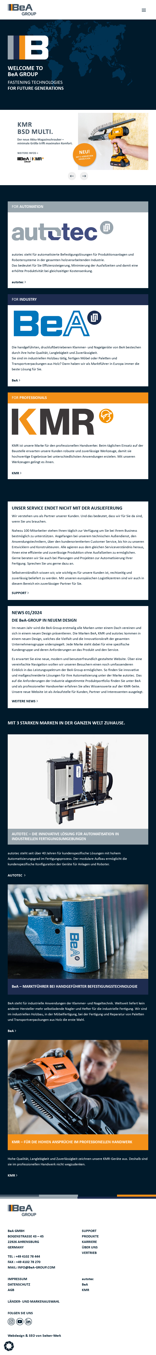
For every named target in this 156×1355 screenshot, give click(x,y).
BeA (15, 381)
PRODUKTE (90, 1236)
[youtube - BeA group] (19, 1321)
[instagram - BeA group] (11, 1321)
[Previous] (72, 176)
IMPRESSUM (17, 1279)
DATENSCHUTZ (19, 1285)
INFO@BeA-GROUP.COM (36, 1268)
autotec (18, 282)
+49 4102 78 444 (28, 1257)
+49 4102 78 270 (28, 1262)
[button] (9, 1346)
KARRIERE (89, 1242)
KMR (15, 473)
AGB (11, 1290)
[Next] (84, 176)
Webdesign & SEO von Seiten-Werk (34, 1336)
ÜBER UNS (90, 1247)
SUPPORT (19, 593)
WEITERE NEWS (24, 701)
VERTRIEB (89, 1253)
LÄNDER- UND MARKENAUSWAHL (34, 1302)
